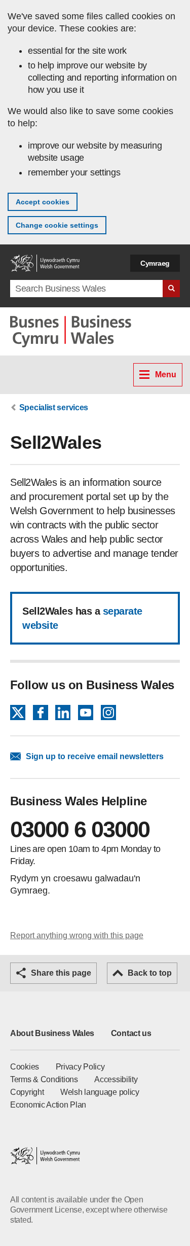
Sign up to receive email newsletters (95, 756)
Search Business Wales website (171, 288)
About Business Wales (52, 1033)
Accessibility (115, 1079)
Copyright (27, 1092)
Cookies (24, 1066)
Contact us (131, 1033)
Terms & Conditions (44, 1079)
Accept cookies (42, 202)
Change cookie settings (57, 225)
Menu (165, 374)
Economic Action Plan (48, 1104)
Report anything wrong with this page (76, 935)
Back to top (150, 973)
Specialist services (53, 407)
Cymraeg (155, 263)
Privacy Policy (80, 1066)
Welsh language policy (99, 1092)
